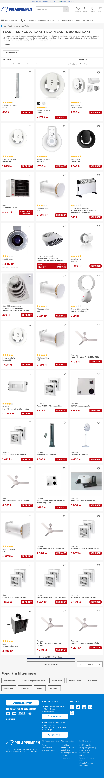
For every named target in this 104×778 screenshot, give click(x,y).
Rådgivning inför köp (87, 748)
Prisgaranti (65, 758)
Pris (5, 64)
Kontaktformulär (86, 763)
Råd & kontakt (85, 745)
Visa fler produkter (51, 664)
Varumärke (17, 64)
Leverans (64, 755)
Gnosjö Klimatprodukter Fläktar (33, 681)
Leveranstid (31, 64)
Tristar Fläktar (57, 681)
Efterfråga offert (22, 702)
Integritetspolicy (48, 750)
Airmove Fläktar (9, 681)
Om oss (45, 745)
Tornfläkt (39, 688)
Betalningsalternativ (69, 753)
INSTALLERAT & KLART (67, 2)
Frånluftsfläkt (9, 688)
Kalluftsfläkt (25, 688)
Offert (81, 755)
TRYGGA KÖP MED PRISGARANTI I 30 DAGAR (44, 2)
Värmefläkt (54, 688)
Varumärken (47, 748)
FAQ (81, 761)
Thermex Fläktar (75, 681)
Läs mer (7, 44)
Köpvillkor (65, 745)
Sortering (83, 64)
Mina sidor (83, 766)
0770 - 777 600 (56, 717)
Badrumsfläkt (92, 681)
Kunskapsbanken (86, 758)
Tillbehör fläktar (11, 53)
